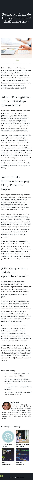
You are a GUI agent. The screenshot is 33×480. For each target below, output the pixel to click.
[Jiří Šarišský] (6, 406)
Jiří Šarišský (14, 403)
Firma (17, 60)
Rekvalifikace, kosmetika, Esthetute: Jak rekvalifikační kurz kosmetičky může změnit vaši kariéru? (18, 381)
